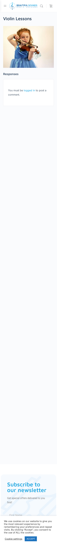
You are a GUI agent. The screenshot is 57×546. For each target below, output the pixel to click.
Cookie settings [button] (13, 538)
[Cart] (51, 6)
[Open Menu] (5, 5)
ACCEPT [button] (31, 538)
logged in (29, 90)
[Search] (42, 6)
